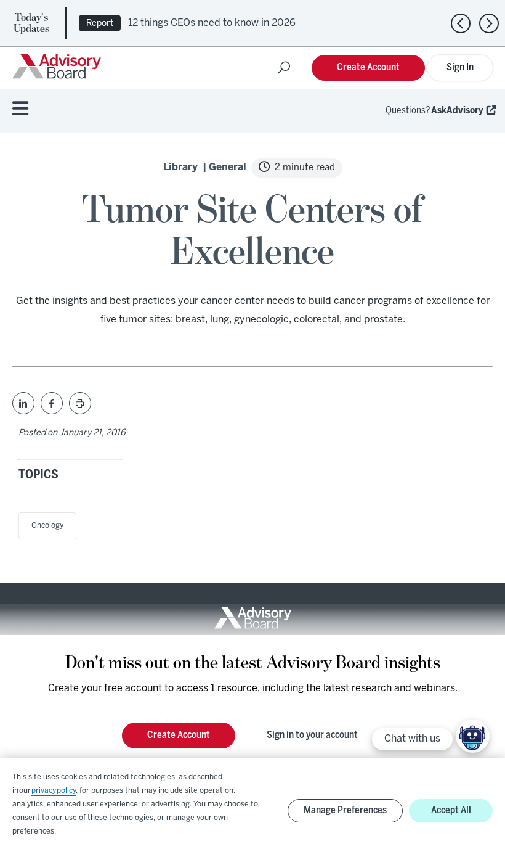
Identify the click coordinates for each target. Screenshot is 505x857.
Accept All (451, 810)
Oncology (47, 525)
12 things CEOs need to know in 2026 (212, 23)
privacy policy (53, 790)
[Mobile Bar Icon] (20, 109)
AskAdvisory (457, 110)
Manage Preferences (345, 810)
